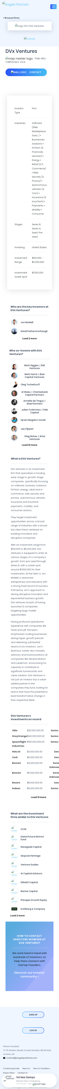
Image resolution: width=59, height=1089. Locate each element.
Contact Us (22, 1073)
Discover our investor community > (29, 974)
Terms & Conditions (41, 1068)
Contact (35, 72)
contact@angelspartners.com (21, 1057)
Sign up (33, 1014)
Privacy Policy (9, 1073)
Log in (33, 1030)
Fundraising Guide (11, 1068)
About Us (26, 1068)
